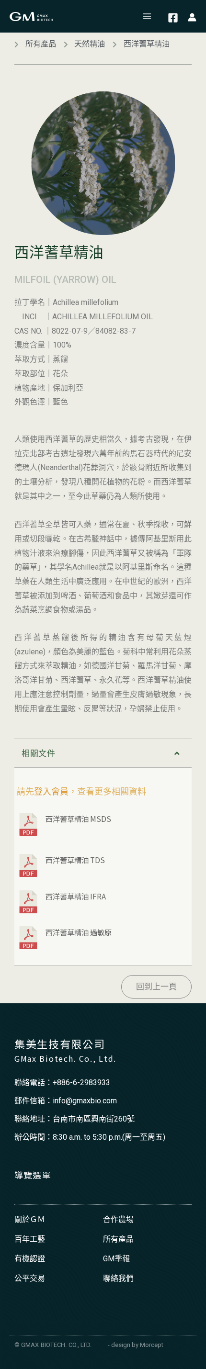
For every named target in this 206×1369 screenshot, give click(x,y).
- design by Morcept (135, 1344)
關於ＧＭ (29, 1219)
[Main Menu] (148, 16)
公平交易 (29, 1278)
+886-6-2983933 (81, 1082)
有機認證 (29, 1258)
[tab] (103, 753)
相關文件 (38, 753)
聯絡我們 (118, 1278)
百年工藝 (29, 1239)
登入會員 (51, 791)
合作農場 (118, 1219)
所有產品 (118, 1239)
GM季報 (116, 1258)
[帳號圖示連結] (192, 16)
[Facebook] (173, 17)
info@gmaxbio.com (85, 1100)
